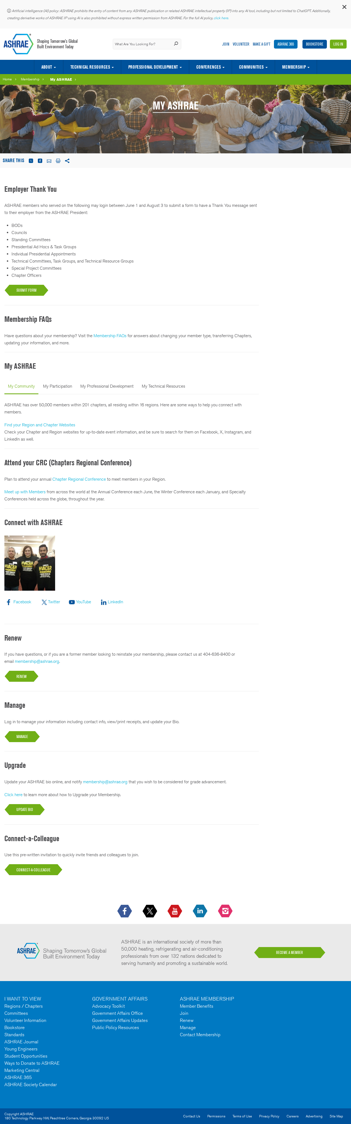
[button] (344, 8)
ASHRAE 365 (286, 44)
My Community (21, 386)
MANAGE (22, 736)
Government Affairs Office (117, 1013)
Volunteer (241, 44)
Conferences (208, 67)
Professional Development (153, 67)
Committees (16, 1013)
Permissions (216, 1116)
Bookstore (314, 44)
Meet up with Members (25, 491)
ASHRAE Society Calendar (30, 1084)
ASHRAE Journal (21, 1041)
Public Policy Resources (115, 1027)
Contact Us (191, 1116)
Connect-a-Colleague (33, 869)
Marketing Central (21, 1070)
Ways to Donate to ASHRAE (32, 1063)
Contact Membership (200, 1034)
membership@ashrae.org (37, 661)
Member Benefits (196, 1006)
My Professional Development (107, 386)
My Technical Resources (163, 386)
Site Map (336, 1116)
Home (7, 79)
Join (225, 44)
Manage (188, 1027)
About (46, 67)
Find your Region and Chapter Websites (39, 424)
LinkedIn (115, 601)
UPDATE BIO (24, 809)
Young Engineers (21, 1049)
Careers (293, 1116)
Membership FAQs (110, 335)
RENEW (21, 676)
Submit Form (26, 290)
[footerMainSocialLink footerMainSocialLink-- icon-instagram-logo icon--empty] (226, 911)
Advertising (314, 1116)
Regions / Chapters (23, 1006)
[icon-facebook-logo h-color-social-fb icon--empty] (125, 911)
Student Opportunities (25, 1056)
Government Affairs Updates (120, 1020)
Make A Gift (261, 44)
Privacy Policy (269, 1116)
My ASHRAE (61, 79)
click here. (222, 18)
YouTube (83, 601)
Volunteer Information (25, 1020)
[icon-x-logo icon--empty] (150, 911)
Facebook (22, 601)
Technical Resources (90, 67)
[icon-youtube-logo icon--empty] (175, 911)
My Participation (57, 386)
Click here (13, 794)
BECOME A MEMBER (289, 952)
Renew (187, 1020)
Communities (251, 67)
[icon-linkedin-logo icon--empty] (200, 911)
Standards (14, 1034)
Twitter (54, 601)
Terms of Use (242, 1116)
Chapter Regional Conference (79, 479)
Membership (294, 67)
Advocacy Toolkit (108, 1006)
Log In (338, 44)
